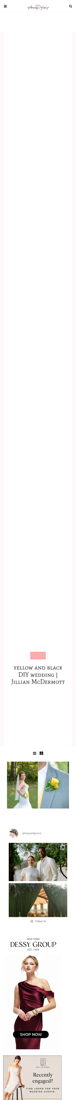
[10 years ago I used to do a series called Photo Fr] (38, 872)
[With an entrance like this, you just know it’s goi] (38, 912)
